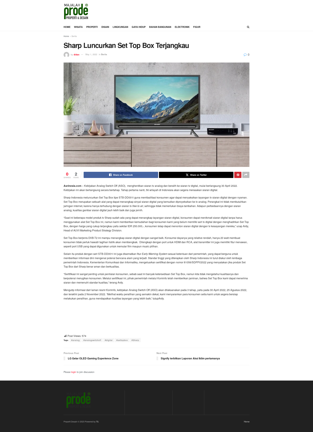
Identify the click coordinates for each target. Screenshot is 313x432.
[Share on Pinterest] (237, 175)
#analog (75, 340)
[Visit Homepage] (76, 11)
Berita (74, 36)
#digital (109, 340)
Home (67, 26)
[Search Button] (248, 27)
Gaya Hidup (139, 26)
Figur (196, 26)
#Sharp (135, 340)
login (73, 372)
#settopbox (122, 340)
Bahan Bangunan (160, 26)
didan (76, 54)
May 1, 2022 (91, 54)
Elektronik (182, 26)
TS (97, 421)
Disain (105, 26)
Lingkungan (120, 26)
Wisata (78, 26)
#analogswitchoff (92, 340)
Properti (92, 26)
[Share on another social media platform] (245, 175)
